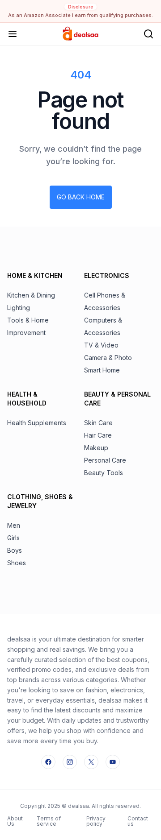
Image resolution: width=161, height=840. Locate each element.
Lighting (18, 307)
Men (13, 525)
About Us (15, 821)
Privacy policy (96, 821)
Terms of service (49, 821)
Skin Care (98, 422)
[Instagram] (70, 762)
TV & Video (101, 345)
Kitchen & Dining (31, 295)
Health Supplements (36, 422)
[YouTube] (113, 762)
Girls (13, 538)
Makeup (96, 447)
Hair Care (98, 435)
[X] (91, 762)
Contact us (137, 821)
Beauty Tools (103, 472)
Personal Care (105, 460)
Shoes (16, 563)
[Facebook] (48, 762)
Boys (14, 550)
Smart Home (102, 370)
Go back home (81, 197)
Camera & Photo (108, 357)
